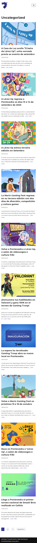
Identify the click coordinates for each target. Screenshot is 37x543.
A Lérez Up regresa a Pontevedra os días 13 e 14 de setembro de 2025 (17, 102)
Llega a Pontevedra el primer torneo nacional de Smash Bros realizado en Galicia (18, 502)
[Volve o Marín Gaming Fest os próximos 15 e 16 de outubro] (18, 386)
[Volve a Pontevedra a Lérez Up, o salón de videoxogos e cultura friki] (18, 234)
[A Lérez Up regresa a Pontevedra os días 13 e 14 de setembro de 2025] (18, 84)
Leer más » (9, 67)
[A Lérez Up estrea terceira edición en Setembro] (18, 133)
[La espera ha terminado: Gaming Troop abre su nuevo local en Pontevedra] (18, 335)
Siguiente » (21, 529)
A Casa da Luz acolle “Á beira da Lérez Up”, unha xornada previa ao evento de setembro (18, 51)
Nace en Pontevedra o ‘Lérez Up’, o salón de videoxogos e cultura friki (17, 452)
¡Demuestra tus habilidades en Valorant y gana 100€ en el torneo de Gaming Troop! (18, 303)
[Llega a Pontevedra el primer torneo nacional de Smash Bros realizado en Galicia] (18, 484)
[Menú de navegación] (34, 5)
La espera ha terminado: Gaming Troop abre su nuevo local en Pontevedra (17, 353)
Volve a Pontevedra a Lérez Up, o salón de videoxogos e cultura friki (18, 252)
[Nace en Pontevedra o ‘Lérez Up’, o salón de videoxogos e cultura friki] (18, 434)
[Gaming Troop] (4, 5)
